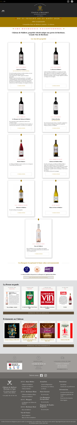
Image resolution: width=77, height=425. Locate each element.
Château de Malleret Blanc (29, 394)
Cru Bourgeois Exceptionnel (38, 277)
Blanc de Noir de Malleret (29, 417)
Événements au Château (47, 386)
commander (21, 85)
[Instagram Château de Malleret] (68, 2)
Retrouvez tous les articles (38, 313)
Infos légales (63, 400)
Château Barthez (26, 388)
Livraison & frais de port (67, 392)
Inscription (63, 384)
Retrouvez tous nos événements (38, 345)
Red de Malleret (26, 415)
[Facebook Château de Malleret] (72, 2)
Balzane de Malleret (27, 396)
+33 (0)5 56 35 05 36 (38, 364)
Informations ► (62, 369)
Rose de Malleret (26, 409)
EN (4, 1)
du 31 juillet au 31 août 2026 (38, 21)
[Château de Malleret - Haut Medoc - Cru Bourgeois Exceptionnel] (27, 272)
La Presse (43, 388)
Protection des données (66, 398)
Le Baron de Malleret (27, 386)
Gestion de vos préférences (67, 386)
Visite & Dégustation (46, 384)
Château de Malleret (27, 384)
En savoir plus (45, 394)
